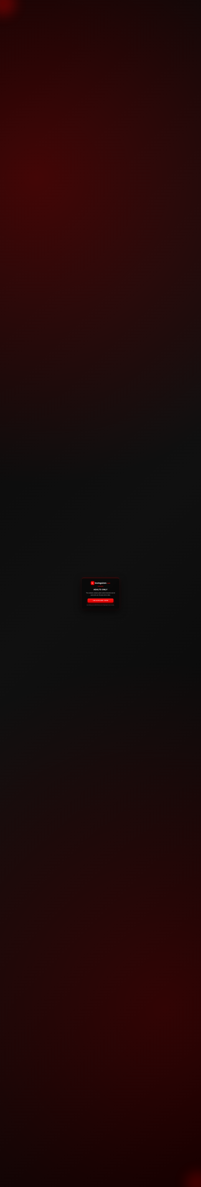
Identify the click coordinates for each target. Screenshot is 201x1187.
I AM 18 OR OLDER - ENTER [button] (100, 600)
